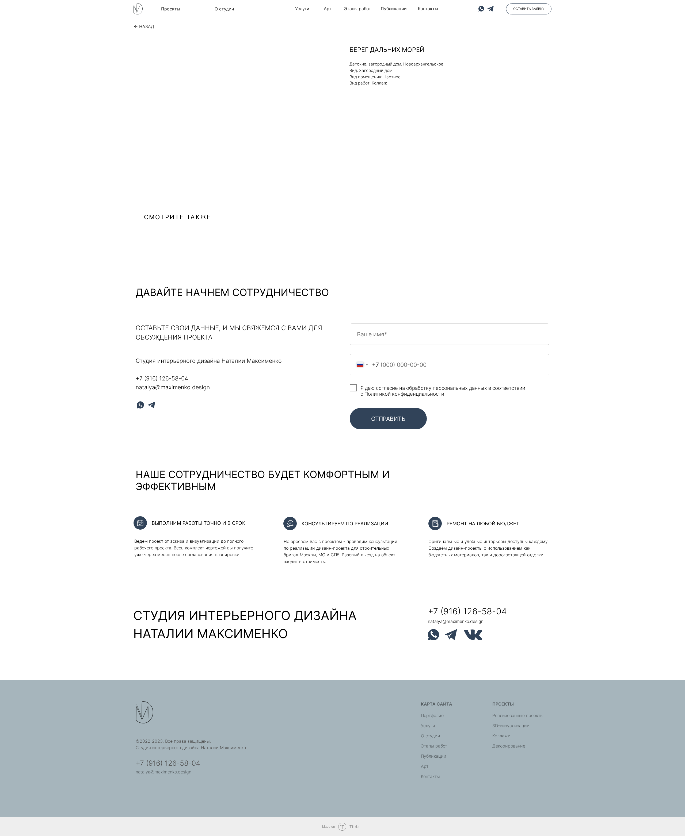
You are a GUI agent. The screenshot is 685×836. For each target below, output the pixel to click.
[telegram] (151, 404)
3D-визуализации (511, 725)
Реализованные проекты (517, 715)
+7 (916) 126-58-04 (162, 378)
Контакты (430, 776)
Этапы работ (434, 746)
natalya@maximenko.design (173, 387)
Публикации (433, 756)
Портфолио (432, 715)
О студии (430, 735)
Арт (424, 766)
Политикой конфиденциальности (404, 394)
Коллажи (501, 735)
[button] (528, 8)
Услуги (428, 725)
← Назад (144, 26)
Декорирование (508, 746)
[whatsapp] (140, 404)
